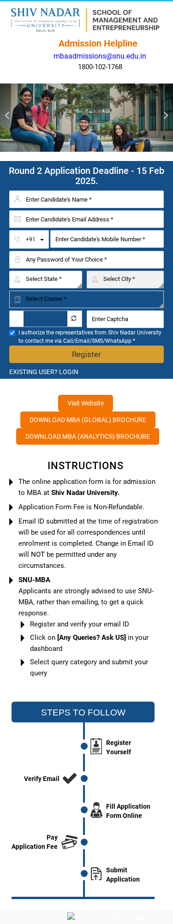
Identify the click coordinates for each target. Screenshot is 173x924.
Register (86, 354)
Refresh (74, 318)
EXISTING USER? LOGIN (43, 372)
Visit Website (85, 403)
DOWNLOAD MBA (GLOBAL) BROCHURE (88, 419)
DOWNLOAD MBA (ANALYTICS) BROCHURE (87, 436)
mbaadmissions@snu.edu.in (100, 56)
